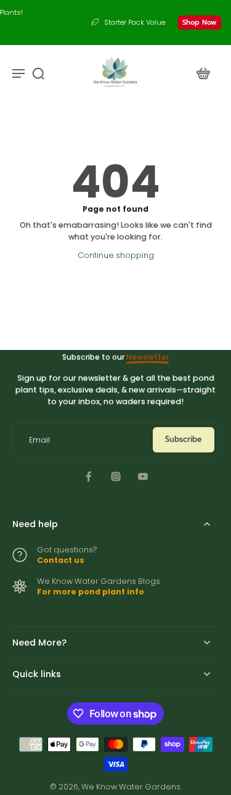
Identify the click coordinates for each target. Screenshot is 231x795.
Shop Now (183, 22)
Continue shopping (116, 255)
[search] (38, 72)
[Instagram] (115, 476)
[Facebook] (88, 476)
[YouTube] (142, 476)
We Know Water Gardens (130, 786)
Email (39, 440)
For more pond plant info (90, 591)
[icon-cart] (202, 72)
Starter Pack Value (117, 22)
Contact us (60, 560)
